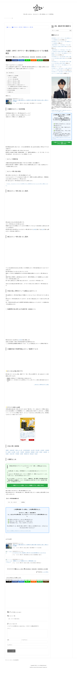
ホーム (9, 27)
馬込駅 (36, 453)
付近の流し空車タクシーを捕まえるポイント (16, 84)
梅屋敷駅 (33, 452)
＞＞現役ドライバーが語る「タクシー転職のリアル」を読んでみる (27, 485)
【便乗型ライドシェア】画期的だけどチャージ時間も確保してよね (24, 560)
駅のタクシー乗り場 (29, 27)
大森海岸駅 (12, 450)
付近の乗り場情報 (11, 90)
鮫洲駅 (21, 453)
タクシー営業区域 (12, 77)
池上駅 (42, 229)
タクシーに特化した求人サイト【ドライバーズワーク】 (19, 530)
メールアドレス (24, 639)
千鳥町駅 (22, 452)
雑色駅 (40, 452)
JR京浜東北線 (26, 56)
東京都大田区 (32, 56)
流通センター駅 (18, 450)
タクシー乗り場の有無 (13, 79)
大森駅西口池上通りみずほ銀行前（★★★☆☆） (18, 86)
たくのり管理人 (45, 571)
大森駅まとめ (10, 92)
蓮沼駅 (9, 452)
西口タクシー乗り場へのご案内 (13, 81)
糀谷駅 (37, 452)
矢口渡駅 (13, 452)
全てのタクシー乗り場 (17, 27)
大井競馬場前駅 (26, 450)
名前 (8, 639)
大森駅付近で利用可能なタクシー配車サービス (16, 88)
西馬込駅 (32, 453)
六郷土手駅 (12, 453)
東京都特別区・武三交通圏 (41, 56)
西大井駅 (37, 450)
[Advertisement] (27, 39)
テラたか (58, 66)
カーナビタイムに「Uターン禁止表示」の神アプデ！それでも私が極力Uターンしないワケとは (29, 552)
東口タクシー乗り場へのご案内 (13, 82)
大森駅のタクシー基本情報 (12, 75)
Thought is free (45, 667)
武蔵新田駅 (27, 452)
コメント (9, 628)
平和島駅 (17, 453)
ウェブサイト (9, 644)
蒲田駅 (7, 450)
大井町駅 (35, 229)
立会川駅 (33, 450)
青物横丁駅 (26, 453)
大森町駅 (45, 452)
